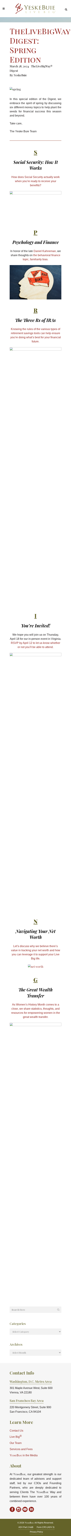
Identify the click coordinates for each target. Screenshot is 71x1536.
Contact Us (16, 1430)
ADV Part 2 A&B (25, 1527)
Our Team (16, 1443)
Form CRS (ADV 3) (45, 1527)
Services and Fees (21, 1449)
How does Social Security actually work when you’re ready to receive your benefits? (35, 181)
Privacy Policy (36, 1532)
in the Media (24, 1455)
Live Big (16, 1436)
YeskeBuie (20, 75)
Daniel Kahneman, (45, 251)
